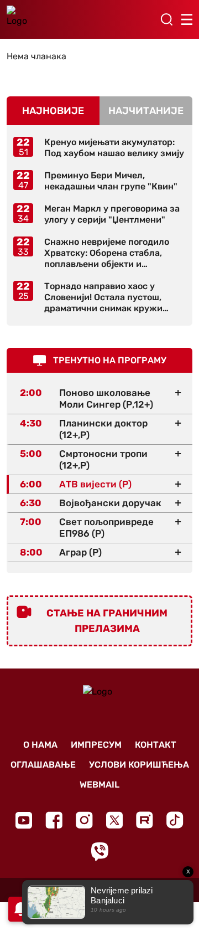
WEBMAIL (99, 784)
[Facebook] (53, 820)
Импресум (96, 744)
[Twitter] (114, 820)
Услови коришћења (139, 764)
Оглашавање (43, 764)
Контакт (155, 744)
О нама (40, 744)
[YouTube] (23, 820)
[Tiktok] (175, 820)
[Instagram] (84, 820)
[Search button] (166, 19)
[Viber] (99, 851)
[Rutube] (144, 820)
